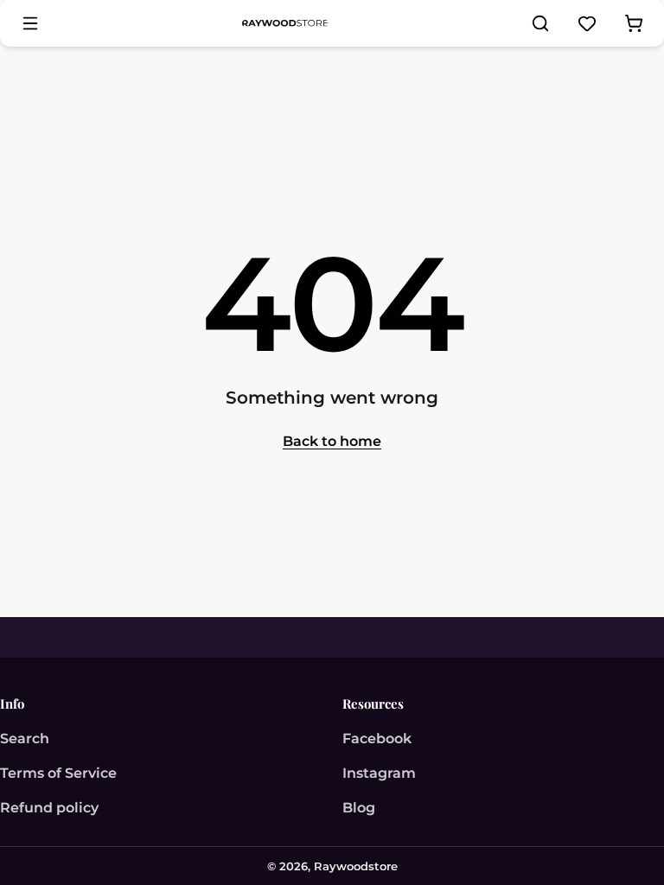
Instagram (379, 773)
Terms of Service (58, 773)
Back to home (332, 441)
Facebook (377, 738)
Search (24, 738)
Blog (358, 807)
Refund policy (49, 807)
